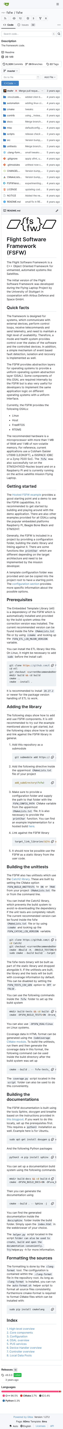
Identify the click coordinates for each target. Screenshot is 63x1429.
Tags (54, 64)
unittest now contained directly (42, 164)
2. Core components (20, 1332)
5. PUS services (17, 1344)
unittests (11, 146)
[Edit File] (57, 210)
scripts (10, 133)
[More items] (59, 24)
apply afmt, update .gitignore (41, 158)
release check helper (36, 133)
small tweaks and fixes (37, 152)
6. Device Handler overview (24, 1347)
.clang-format (14, 152)
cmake (10, 109)
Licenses (40, 1426)
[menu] (13, 1426)
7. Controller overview (21, 1351)
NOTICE (11, 195)
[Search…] (59, 34)
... (42, 90)
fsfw (10, 12)
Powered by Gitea (23, 1417)
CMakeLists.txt (14, 177)
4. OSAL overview (18, 1340)
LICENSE (12, 189)
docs (9, 121)
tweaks (29, 109)
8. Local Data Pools (19, 1355)
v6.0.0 (8, 1375)
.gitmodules (13, 164)
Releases (7, 1369)
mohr (10, 90)
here (31, 826)
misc (9, 127)
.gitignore (12, 158)
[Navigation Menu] (58, 4)
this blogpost (15, 1119)
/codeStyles (14, 96)
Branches (36, 64)
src (8, 140)
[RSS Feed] (5, 18)
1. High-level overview (21, 1328)
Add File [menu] (48, 77)
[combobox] (20, 77)
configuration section (25, 583)
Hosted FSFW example (26, 494)
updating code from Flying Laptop (44, 189)
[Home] (6, 4)
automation (13, 103)
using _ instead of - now (38, 115)
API (52, 1426)
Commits (14, 64)
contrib (11, 115)
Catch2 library (21, 879)
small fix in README (36, 201)
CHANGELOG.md (14, 170)
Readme (9, 52)
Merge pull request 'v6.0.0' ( (34, 90)
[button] (14, 18)
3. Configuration (17, 1336)
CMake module (16, 1041)
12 (20, 18)
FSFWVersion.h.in (14, 183)
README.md (14, 201)
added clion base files (37, 96)
